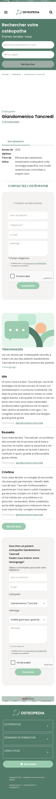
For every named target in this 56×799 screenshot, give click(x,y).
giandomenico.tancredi (29, 423)
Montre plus (14, 526)
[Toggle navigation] (6, 12)
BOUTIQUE (29, 764)
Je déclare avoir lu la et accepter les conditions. (29, 652)
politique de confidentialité (36, 651)
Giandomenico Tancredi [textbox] (24, 603)
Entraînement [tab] (16, 141)
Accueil (5, 74)
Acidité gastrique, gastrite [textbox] (25, 619)
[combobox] (28, 603)
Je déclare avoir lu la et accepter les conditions (28, 264)
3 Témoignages (10, 121)
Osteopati (16, 74)
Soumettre (28, 286)
